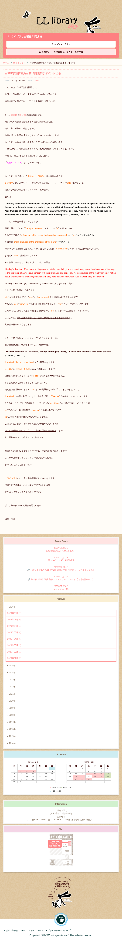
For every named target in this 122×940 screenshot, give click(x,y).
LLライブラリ (19, 63)
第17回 (22, 115)
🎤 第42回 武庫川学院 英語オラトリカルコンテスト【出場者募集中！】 (61, 578)
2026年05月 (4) (14, 632)
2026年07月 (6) (14, 619)
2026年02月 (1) (14, 652)
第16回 (14, 115)
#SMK (37, 81)
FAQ (24, 930)
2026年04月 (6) (14, 639)
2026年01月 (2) (14, 658)
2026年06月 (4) (14, 626)
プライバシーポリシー (58, 930)
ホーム (6, 63)
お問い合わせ (11, 930)
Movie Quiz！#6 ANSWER (61, 559)
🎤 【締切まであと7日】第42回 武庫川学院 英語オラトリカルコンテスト (61, 568)
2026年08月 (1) (14, 613)
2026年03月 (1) (14, 645)
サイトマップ (37, 930)
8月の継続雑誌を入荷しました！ (61, 549)
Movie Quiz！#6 (61, 587)
